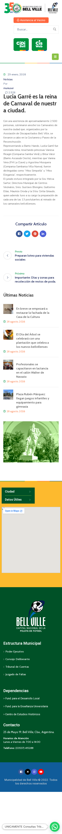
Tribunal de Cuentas (17, 666)
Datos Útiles (13, 499)
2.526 (12, 92)
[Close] (28, 772)
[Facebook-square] (21, 772)
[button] (31, 20)
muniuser (8, 88)
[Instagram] (34, 772)
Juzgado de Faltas (15, 674)
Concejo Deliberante (17, 659)
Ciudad (9, 491)
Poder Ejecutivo (14, 651)
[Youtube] (41, 772)
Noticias (8, 79)
